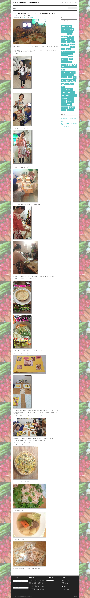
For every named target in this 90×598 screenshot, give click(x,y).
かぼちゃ (64, 31)
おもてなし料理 (67, 29)
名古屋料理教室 (68, 81)
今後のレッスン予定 (64, 2)
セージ (63, 49)
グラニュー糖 (65, 44)
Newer (70, 8)
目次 (70, 2)
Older (75, 8)
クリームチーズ (71, 42)
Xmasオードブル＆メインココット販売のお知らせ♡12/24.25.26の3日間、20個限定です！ (69, 120)
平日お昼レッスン (69, 95)
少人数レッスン (68, 92)
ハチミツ (70, 54)
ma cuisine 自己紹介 (66, 589)
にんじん (70, 36)
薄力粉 (72, 107)
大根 (63, 86)
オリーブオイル (67, 39)
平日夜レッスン (67, 98)
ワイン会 (70, 77)
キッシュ (63, 42)
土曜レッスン (67, 84)
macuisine (66, 26)
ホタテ (63, 69)
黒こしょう (70, 110)
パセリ (71, 58)
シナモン (72, 44)
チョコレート (65, 51)
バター (64, 59)
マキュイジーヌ (68, 72)
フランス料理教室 (69, 66)
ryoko (24, 17)
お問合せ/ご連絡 (74, 2)
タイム (68, 49)
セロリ (72, 46)
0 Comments (31, 17)
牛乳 (63, 101)
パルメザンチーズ (66, 62)
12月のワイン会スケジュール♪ (67, 126)
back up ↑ (75, 596)
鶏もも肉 (63, 110)
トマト (72, 52)
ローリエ (64, 77)
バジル (70, 56)
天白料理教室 (67, 89)
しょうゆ (69, 34)
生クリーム (66, 105)
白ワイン (64, 107)
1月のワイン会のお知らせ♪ (66, 116)
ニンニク (64, 54)
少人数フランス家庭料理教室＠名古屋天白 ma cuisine (26, 2)
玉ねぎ (70, 102)
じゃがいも (64, 36)
